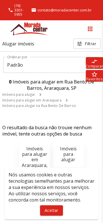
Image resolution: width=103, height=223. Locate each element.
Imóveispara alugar (68, 154)
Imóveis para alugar (18, 94)
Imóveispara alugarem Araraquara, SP (34, 160)
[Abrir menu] (90, 29)
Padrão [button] (15, 65)
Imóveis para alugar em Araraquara (32, 100)
